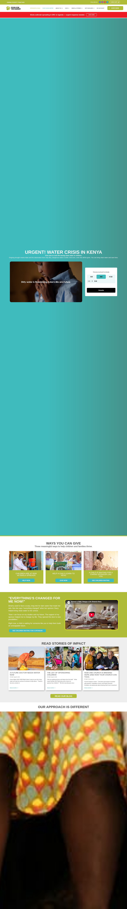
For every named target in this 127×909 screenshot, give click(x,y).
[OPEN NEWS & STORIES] (82, 8)
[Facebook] (100, 2)
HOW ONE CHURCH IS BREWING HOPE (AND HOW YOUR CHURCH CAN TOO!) (100, 675)
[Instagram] (102, 2)
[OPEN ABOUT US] (62, 8)
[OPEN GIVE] (68, 8)
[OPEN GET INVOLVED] (93, 8)
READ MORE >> (14, 688)
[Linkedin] (107, 2)
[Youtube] (105, 2)
